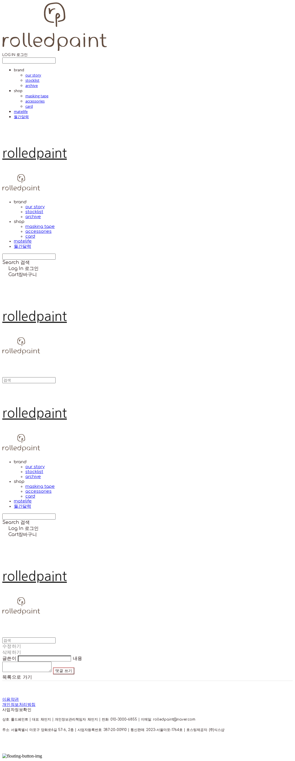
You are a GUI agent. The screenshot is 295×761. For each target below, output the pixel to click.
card (29, 106)
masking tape (36, 95)
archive (31, 85)
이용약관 (10, 699)
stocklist (32, 80)
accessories (35, 101)
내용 (77, 658)
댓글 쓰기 (63, 671)
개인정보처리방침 (18, 704)
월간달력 (21, 116)
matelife (21, 111)
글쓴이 (9, 658)
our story (33, 75)
